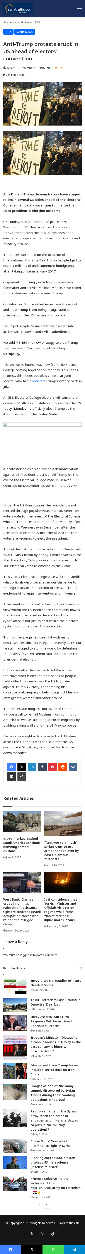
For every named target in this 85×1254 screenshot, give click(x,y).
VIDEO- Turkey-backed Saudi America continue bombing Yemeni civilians (21, 845)
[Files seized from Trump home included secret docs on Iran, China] (15, 1071)
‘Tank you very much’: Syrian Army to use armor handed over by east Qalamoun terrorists (61, 850)
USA (38, 22)
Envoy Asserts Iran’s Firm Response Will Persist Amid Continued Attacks (51, 1021)
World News (25, 22)
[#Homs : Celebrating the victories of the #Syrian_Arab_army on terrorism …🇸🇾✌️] (15, 1184)
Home (10, 22)
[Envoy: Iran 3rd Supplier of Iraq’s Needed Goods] (15, 986)
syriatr (11, 68)
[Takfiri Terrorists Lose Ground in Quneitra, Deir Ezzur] (15, 1005)
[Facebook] (11, 767)
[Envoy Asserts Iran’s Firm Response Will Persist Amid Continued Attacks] (15, 1023)
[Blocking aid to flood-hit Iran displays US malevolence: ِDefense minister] (15, 1162)
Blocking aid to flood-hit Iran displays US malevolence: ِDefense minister (53, 1162)
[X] (21, 767)
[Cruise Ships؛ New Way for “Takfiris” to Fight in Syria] (15, 1146)
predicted (37, 381)
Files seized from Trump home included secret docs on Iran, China (54, 1069)
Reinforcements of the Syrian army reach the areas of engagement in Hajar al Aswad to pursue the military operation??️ (54, 1120)
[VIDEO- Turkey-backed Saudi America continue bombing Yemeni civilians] (22, 821)
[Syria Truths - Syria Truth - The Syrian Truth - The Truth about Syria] (18, 8)
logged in (26, 955)
